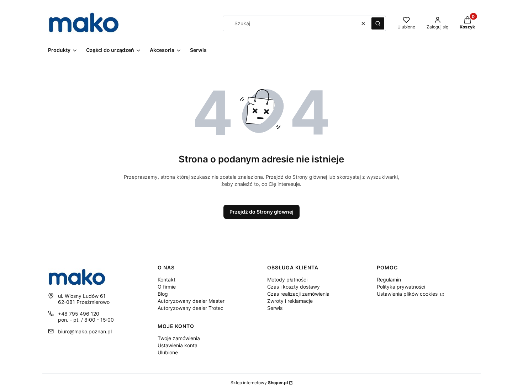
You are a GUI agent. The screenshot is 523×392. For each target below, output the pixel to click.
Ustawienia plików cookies (408, 294)
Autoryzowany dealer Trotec (190, 308)
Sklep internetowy (259, 382)
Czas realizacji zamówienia (298, 294)
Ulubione (168, 352)
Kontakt (166, 279)
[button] (377, 23)
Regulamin (389, 279)
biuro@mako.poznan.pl (85, 331)
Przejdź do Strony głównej (261, 212)
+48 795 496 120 (78, 314)
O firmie (167, 287)
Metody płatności (287, 279)
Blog (163, 294)
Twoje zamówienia (179, 338)
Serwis (274, 308)
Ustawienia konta (177, 345)
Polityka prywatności (401, 287)
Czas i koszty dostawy (293, 287)
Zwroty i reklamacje (290, 301)
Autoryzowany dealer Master (191, 301)
